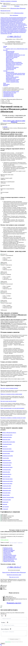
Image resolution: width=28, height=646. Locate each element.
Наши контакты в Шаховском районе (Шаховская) (14, 572)
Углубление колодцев (11, 68)
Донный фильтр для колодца (12, 56)
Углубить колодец (7, 554)
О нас (4, 47)
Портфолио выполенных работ (14, 574)
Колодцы (5, 50)
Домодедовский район (7, 478)
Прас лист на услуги (14, 577)
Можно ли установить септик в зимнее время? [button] (11, 394)
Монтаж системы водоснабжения (13, 62)
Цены (4, 83)
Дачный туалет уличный (9, 561)
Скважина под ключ (8, 549)
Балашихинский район (7, 481)
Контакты (5, 85)
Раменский (4, 504)
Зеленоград (4, 446)
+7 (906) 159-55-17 (14, 36)
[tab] (14, 388)
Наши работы (6, 84)
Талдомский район (6, 469)
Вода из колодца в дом (8, 560)
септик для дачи (8, 33)
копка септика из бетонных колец (11, 91)
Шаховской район (6, 439)
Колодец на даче (10, 58)
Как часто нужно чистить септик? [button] (8, 401)
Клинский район (6, 453)
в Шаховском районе (18, 13)
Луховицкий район (6, 488)
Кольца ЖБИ (9, 59)
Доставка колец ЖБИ (8, 551)
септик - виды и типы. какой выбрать (13, 31)
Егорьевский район (6, 485)
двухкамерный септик (8, 94)
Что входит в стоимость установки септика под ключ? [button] (13, 417)
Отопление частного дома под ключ (14, 63)
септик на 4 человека (18, 29)
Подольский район (6, 499)
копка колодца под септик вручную (14, 25)
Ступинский (5, 509)
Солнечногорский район (8, 451)
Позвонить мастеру (14, 603)
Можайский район (6, 460)
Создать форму (8, 641)
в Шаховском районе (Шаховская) (18, 8)
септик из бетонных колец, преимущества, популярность (12, 23)
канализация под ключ (8, 96)
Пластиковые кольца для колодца (13, 64)
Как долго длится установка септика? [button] (9, 388)
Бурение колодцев (10, 51)
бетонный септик (18, 32)
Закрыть (2, 643)
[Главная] (4, 6)
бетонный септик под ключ (9, 92)
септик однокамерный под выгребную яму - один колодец (13, 24)
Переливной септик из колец (12, 79)
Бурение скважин (10, 52)
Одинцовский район (7, 444)
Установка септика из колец (9, 555)
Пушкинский (5, 502)
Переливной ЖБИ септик (9, 557)
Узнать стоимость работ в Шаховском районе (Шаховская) (14, 121)
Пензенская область (6, 474)
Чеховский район (6, 471)
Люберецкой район (6, 490)
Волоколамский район (7, 467)
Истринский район (6, 465)
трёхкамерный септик (8, 95)
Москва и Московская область (9, 432)
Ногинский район (6, 492)
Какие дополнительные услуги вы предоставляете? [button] (12, 408)
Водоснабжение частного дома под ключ (15, 54)
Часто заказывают (14, 15)
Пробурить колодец (7, 547)
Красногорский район (7, 434)
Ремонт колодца (7, 552)
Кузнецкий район (6, 476)
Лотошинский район (7, 437)
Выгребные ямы (10, 75)
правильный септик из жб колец (10, 22)
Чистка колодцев (10, 69)
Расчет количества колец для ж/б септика (15, 73)
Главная (5, 46)
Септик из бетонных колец (12, 80)
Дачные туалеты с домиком (12, 77)
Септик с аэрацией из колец (12, 81)
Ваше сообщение (5, 629)
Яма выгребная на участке (9, 556)
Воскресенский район (7, 483)
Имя (2, 615)
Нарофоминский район (7, 455)
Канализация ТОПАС (11, 78)
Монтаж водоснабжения (9, 550)
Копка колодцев (9, 61)
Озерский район (6, 495)
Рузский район (5, 458)
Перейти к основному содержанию (9, 1)
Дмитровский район (6, 448)
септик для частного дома (9, 28)
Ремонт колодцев (10, 65)
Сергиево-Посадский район (8, 441)
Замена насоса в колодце (11, 57)
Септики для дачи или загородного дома (15, 74)
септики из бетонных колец (14, 20)
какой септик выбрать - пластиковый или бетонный (13, 29)
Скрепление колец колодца (12, 67)
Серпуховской (5, 506)
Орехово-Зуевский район (8, 497)
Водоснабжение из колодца (12, 53)
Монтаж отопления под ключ (10, 558)
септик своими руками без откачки (14, 31)
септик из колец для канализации (8, 17)
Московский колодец (5, 10)
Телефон (3, 622)
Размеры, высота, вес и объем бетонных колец (16, 48)
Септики (5, 70)
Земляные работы (10, 72)
